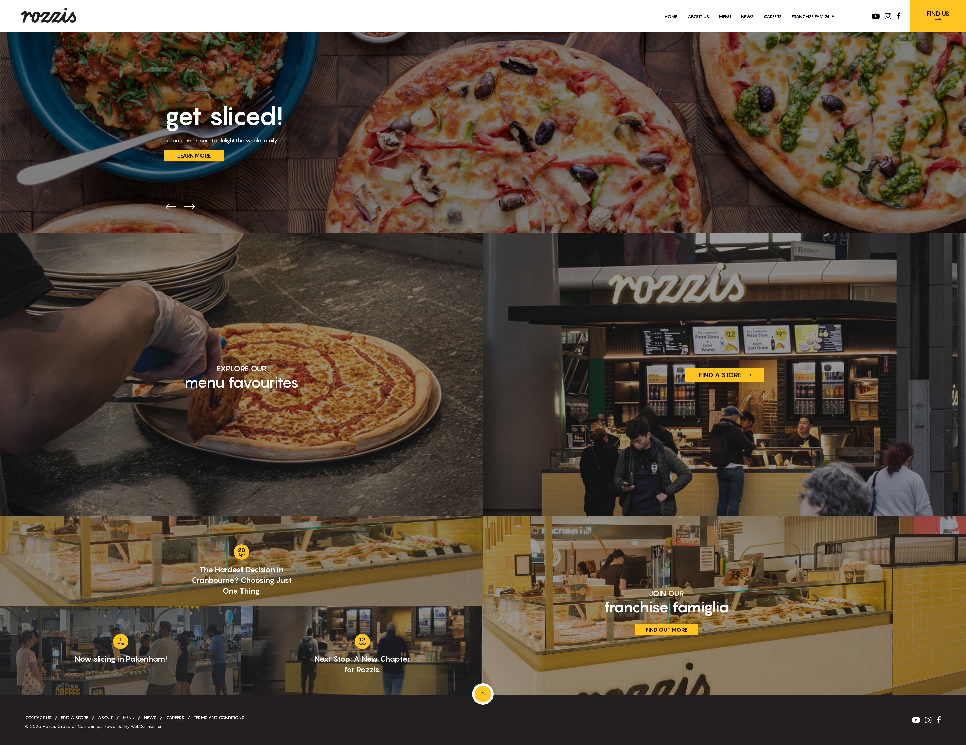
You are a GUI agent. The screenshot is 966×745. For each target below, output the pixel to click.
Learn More (194, 155)
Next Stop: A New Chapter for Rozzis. (362, 664)
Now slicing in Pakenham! (121, 658)
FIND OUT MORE (667, 629)
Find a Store (720, 375)
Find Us (938, 13)
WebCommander (146, 727)
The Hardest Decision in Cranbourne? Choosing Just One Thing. (241, 580)
